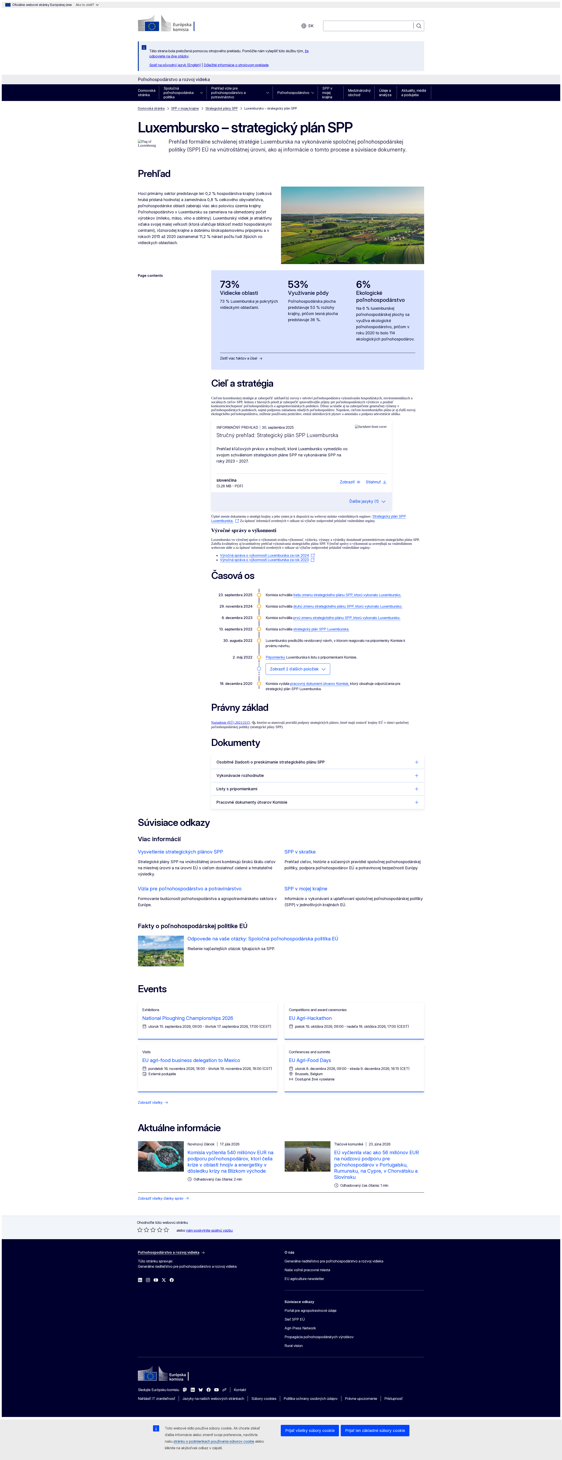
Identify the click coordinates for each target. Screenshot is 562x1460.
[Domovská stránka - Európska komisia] (173, 23)
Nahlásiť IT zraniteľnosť (156, 1398)
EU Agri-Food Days (310, 1060)
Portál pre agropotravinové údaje (311, 1310)
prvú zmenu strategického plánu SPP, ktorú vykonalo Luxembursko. (346, 618)
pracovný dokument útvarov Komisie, (319, 683)
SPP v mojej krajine (327, 92)
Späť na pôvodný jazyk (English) (175, 65)
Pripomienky (275, 657)
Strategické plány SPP (221, 108)
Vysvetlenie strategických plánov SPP (180, 852)
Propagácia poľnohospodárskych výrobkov (319, 1337)
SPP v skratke (300, 852)
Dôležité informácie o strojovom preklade (236, 65)
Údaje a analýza (385, 92)
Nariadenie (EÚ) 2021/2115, (231, 722)
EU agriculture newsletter (304, 1278)
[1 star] (140, 1230)
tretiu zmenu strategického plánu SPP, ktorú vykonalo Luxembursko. (347, 595)
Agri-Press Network (300, 1328)
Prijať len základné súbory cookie (375, 1430)
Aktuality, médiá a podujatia (413, 92)
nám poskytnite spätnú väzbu (209, 1230)
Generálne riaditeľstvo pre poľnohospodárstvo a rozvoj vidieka (334, 1261)
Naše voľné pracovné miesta (307, 1270)
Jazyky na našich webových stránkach (213, 1398)
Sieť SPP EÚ (295, 1319)
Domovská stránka (146, 92)
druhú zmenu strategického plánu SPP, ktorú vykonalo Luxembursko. (347, 606)
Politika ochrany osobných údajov (311, 1398)
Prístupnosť (393, 1398)
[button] (350, 482)
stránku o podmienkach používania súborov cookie (213, 1441)
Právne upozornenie (361, 1398)
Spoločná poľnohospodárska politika (179, 92)
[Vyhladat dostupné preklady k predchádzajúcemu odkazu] (254, 723)
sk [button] (310, 25)
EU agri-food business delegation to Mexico (191, 1060)
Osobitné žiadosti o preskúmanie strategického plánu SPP (270, 762)
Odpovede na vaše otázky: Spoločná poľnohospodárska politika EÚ (262, 939)
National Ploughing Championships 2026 (187, 1018)
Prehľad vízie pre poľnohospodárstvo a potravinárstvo (228, 92)
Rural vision (294, 1345)
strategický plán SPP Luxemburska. (321, 629)
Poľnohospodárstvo (293, 92)
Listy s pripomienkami (236, 789)
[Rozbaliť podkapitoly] (203, 92)
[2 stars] (143, 1230)
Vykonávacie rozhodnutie (240, 775)
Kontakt (240, 1390)
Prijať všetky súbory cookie (310, 1430)
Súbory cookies (263, 1398)
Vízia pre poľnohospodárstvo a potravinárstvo (189, 888)
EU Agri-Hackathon (310, 1018)
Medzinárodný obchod (359, 92)
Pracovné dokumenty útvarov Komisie (251, 802)
